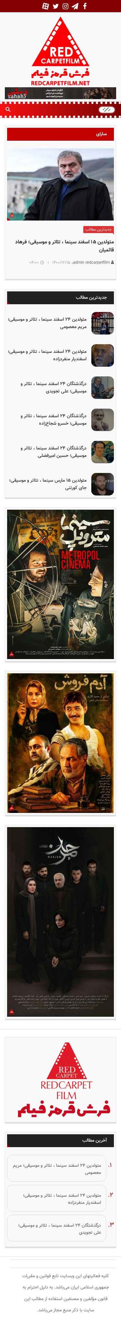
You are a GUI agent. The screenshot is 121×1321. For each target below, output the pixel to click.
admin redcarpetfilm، (91, 262)
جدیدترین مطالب (99, 229)
